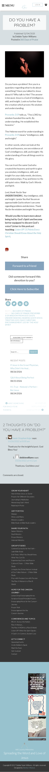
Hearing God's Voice (32, 318)
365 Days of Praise (29, 39)
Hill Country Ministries (24, 749)
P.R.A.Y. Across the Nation (20, 622)
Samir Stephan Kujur (22, 438)
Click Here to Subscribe (24, 289)
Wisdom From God (19, 315)
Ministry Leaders (17, 520)
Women (14, 514)
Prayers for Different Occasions (22, 497)
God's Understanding (20, 316)
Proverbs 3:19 (12, 114)
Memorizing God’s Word (20, 503)
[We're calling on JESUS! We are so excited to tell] (37, 727)
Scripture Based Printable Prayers (23, 599)
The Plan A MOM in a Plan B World (24, 628)
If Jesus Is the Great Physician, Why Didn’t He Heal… (24, 367)
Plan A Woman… (17, 625)
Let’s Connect (18, 639)
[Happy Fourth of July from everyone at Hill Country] (37, 705)
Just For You (17, 511)
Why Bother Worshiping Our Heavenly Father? (36, 406)
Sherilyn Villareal (29, 768)
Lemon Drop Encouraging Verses (23, 596)
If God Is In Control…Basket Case (23, 634)
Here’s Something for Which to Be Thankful (13, 406)
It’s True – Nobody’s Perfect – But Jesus (24, 388)
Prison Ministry (17, 537)
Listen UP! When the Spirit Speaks (23, 631)
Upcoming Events (17, 642)
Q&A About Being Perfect (22, 377)
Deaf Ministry (16, 534)
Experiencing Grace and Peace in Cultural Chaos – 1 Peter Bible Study (23, 563)
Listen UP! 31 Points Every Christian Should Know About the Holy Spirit (23, 233)
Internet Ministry (17, 540)
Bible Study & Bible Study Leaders (23, 523)
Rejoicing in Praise (17, 506)
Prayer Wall (15, 607)
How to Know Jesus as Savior (21, 494)
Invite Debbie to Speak (19, 645)
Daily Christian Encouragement (20, 321)
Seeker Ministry (17, 531)
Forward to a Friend (24, 265)
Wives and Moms (17, 517)
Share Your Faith (19, 528)
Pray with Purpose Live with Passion (24, 578)
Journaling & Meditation (20, 500)
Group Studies (18, 546)
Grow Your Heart (20, 491)
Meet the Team (16, 648)
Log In (37, 5)
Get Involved (16, 651)
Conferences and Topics (23, 619)
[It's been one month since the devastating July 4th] (37, 683)
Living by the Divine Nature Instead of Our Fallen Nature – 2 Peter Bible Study (24, 572)
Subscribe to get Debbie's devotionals (21, 339)
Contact (14, 654)
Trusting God (12, 320)
